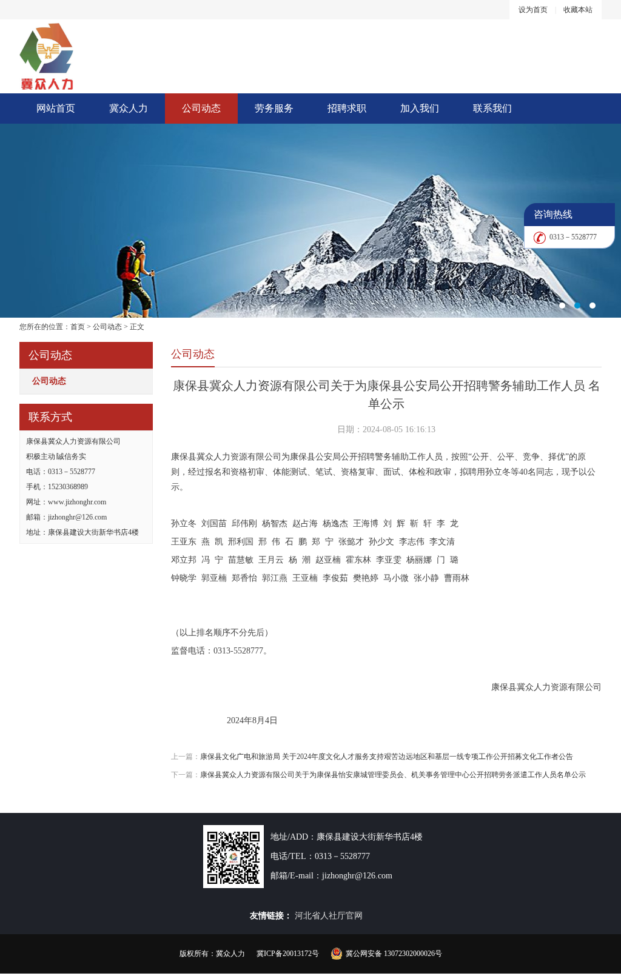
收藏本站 (577, 9)
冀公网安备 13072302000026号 (394, 953)
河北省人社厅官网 (329, 915)
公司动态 (201, 108)
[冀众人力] (310, 221)
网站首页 (55, 108)
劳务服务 (274, 108)
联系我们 (492, 108)
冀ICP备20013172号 (288, 953)
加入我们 (419, 108)
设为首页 (533, 9)
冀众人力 (128, 108)
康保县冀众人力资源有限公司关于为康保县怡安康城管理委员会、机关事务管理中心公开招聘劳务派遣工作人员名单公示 (393, 774)
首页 (77, 327)
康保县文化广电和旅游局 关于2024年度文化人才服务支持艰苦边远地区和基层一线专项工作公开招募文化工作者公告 (386, 756)
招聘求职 (346, 108)
